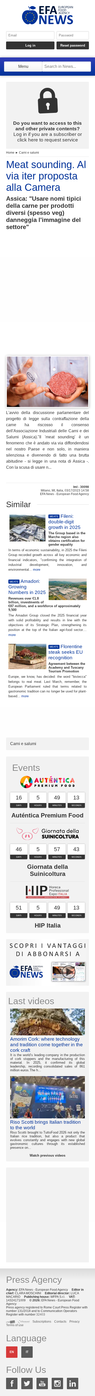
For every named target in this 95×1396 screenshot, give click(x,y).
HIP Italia (48, 925)
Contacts (60, 1321)
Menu (23, 66)
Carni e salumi (29, 152)
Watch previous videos (47, 1155)
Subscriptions (41, 1321)
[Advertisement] (47, 302)
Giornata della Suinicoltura (47, 870)
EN (12, 1352)
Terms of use (15, 1325)
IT (27, 1352)
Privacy (74, 1321)
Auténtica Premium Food (47, 815)
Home (10, 152)
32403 (40, 1314)
